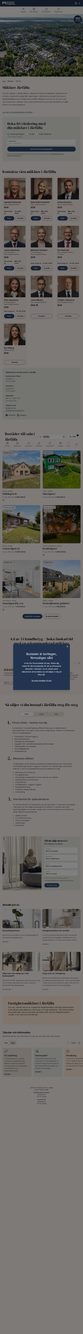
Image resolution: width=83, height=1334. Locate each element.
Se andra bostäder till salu (41, 681)
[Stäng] (67, 646)
